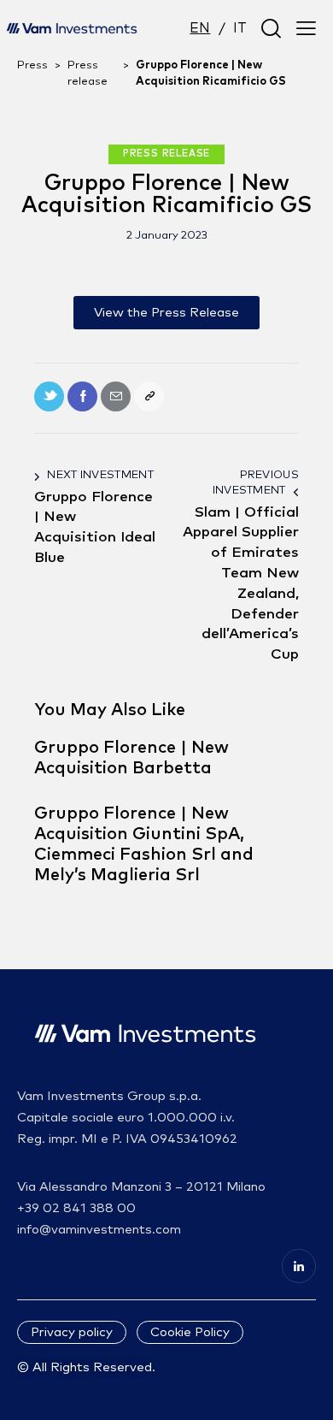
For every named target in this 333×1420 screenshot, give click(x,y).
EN (200, 28)
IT (240, 28)
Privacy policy (72, 1332)
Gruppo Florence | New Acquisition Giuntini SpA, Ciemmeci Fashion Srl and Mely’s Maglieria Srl (144, 844)
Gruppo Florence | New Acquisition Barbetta (131, 758)
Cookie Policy (190, 1332)
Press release (166, 153)
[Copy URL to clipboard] (149, 396)
